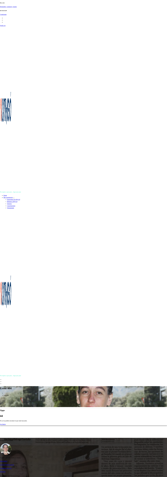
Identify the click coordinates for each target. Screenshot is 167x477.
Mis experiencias (8, 197)
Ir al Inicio (3, 424)
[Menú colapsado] (0, 379)
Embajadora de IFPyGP (13, 199)
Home (5, 195)
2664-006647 (3, 461)
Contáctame (3, 14)
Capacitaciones (11, 206)
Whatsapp (2, 471)
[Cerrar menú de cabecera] (0, 381)
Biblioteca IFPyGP (12, 201)
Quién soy (3, 25)
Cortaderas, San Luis (5, 468)
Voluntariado (10, 208)
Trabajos (9, 203)
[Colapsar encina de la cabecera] (0, 383)
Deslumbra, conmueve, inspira (8, 6)
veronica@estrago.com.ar (7, 464)
